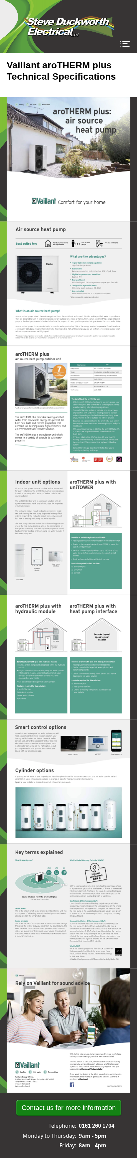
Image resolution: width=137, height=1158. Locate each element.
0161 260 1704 (96, 1126)
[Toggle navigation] (124, 44)
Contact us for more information (69, 1107)
